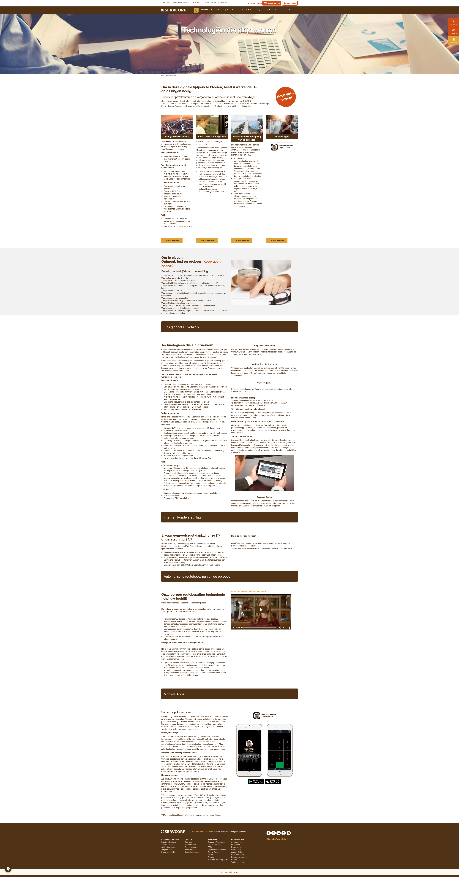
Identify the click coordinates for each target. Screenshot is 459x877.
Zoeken (197, 3)
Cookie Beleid (213, 852)
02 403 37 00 (256, 3)
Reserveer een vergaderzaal (237, 848)
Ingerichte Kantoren (217, 10)
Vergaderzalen (261, 10)
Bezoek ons (454, 42)
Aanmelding (291, 3)
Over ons (166, 3)
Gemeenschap (190, 844)
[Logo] (173, 10)
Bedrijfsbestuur (190, 849)
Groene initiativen (191, 847)
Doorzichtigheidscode (193, 852)
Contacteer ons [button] (172, 240)
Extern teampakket (168, 852)
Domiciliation (273, 10)
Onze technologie (286, 10)
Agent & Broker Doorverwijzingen (237, 853)
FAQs (210, 847)
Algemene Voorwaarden (217, 849)
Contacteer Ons (454, 33)
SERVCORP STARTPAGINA (181, 3)
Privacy (210, 854)
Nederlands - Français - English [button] (216, 3)
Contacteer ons (237, 842)
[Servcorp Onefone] (256, 781)
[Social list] (268, 832)
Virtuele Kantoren (232, 10)
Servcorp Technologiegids (218, 859)
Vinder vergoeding (238, 862)
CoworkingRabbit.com (216, 842)
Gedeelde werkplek (248, 10)
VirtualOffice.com (214, 844)
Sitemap (211, 857)
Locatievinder (204, 10)
